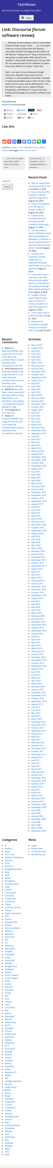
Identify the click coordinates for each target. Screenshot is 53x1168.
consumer (9, 895)
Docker (8, 919)
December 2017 (38, 557)
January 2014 (37, 689)
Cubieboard (10, 898)
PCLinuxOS (10, 1048)
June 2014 (35, 674)
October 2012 (37, 727)
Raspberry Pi (11, 1072)
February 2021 (38, 451)
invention (9, 990)
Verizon (8, 1119)
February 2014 (38, 686)
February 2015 (38, 651)
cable (7, 886)
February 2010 (38, 798)
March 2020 (36, 483)
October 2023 (37, 374)
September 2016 (38, 595)
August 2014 (37, 669)
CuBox (8, 904)
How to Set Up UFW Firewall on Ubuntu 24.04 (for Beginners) (38, 195)
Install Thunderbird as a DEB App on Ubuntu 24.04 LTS (38, 206)
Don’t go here (8, 412)
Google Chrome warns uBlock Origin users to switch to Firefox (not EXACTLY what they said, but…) (38, 301)
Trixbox (8, 1104)
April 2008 (36, 825)
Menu (29, 18)
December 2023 (38, 371)
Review (43, 147)
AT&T (7, 863)
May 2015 (35, 642)
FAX (6, 939)
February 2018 (38, 551)
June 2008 (35, 822)
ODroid (8, 1031)
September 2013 (38, 701)
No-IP (7, 1025)
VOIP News (10, 1137)
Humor (8, 984)
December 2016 (38, 586)
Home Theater (11, 975)
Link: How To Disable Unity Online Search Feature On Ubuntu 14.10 (13, 162)
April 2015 (36, 645)
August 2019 (37, 504)
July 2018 (35, 536)
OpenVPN (9, 1037)
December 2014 (38, 657)
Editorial (8, 931)
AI (6, 845)
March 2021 (36, 448)
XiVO (7, 1151)
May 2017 (35, 571)
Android (8, 848)
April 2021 (36, 445)
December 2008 (38, 819)
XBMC (7, 1149)
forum (21, 150)
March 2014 (36, 683)
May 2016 (35, 607)
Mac (7, 1010)
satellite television (13, 1081)
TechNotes (26, 4)
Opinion (8, 1040)
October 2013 (37, 698)
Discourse (6, 104)
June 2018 (35, 539)
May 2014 (35, 677)
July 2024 (35, 351)
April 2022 (36, 421)
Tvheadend (10, 1107)
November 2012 (38, 725)
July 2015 (35, 636)
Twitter (8, 1110)
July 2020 (35, 471)
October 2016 (37, 592)
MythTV (8, 1019)
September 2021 (38, 433)
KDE (7, 995)
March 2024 (36, 362)
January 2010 (37, 801)
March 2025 (36, 345)
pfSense (8, 1051)
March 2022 (36, 424)
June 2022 (35, 415)
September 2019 (38, 501)
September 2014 (38, 666)
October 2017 (37, 563)
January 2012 (37, 745)
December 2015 (38, 621)
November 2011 (38, 748)
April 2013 (36, 716)
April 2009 (36, 813)
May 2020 (35, 477)
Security (8, 1084)
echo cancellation (13, 928)
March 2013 (36, 719)
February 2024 (38, 365)
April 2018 (36, 545)
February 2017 (38, 580)
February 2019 (38, 521)
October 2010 (37, 783)
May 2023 (35, 389)
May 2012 (35, 736)
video (7, 1122)
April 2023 (36, 392)
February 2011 (38, 772)
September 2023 (38, 377)
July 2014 (35, 672)
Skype (7, 1096)
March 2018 (36, 548)
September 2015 (38, 630)
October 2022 (37, 407)
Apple (7, 851)
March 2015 (36, 648)
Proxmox (9, 1060)
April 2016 (36, 610)
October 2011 (37, 751)
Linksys (8, 1001)
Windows (9, 1143)
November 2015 (38, 624)
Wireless (9, 1146)
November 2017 (38, 560)
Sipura (8, 1093)
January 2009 (37, 816)
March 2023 (36, 395)
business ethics (12, 884)
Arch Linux (10, 854)
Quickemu (9, 1066)
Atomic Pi (9, 866)
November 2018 (38, 524)
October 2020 (37, 463)
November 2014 (38, 660)
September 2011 (38, 754)
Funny (7, 957)
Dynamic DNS (11, 922)
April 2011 (36, 766)
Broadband (10, 881)
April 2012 (36, 739)
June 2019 (35, 510)
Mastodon (9, 1016)
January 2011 (37, 775)
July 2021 (35, 436)
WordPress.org (38, 854)
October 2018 (37, 527)
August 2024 (37, 348)
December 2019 (38, 492)
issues (8, 992)
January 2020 (37, 489)
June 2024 (35, 354)
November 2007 (38, 831)
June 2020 (35, 474)
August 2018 (37, 533)
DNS (7, 916)
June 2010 (35, 792)
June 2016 (35, 604)
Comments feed (38, 851)
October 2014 (37, 663)
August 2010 (37, 786)
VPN (7, 1140)
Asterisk (8, 860)
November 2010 (38, 780)
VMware (8, 1131)
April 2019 (36, 516)
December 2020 (38, 457)
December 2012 (38, 722)
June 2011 (35, 763)
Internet (8, 987)
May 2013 (35, 713)
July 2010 (35, 789)
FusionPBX (10, 960)
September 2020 (38, 465)
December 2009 (38, 804)
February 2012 (38, 742)
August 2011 (37, 757)
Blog (7, 872)
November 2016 (38, 589)
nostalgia (9, 1028)
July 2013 (35, 707)
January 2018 (37, 554)
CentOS (8, 889)
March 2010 (36, 795)
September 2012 (38, 730)
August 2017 (37, 569)
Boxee (8, 878)
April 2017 (36, 574)
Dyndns (8, 925)
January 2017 (37, 583)
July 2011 (35, 760)
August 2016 (37, 598)
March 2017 (36, 577)
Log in (34, 845)
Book (7, 875)
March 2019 (36, 518)
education (9, 934)
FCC (6, 942)
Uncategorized (11, 1116)
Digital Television (13, 913)
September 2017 (38, 566)
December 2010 (38, 778)
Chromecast (10, 892)
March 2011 (36, 769)
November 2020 (38, 460)
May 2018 (35, 542)
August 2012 (37, 733)
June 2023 (35, 386)
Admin (30, 147)
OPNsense (10, 1043)
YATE (7, 1154)
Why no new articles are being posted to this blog (39, 186)
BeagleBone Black (13, 869)
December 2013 (38, 692)
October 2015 (37, 627)
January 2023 (37, 401)
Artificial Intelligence (14, 857)
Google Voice (11, 966)
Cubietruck (10, 901)
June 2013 (35, 710)
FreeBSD (9, 951)
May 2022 (35, 418)
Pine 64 (8, 1054)
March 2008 (36, 828)
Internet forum (31, 150)
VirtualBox (10, 1128)
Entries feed (36, 848)
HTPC (7, 981)
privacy (8, 1057)
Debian (8, 910)
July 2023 (35, 383)
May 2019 (35, 513)
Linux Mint (10, 1007)
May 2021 (35, 442)
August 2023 (37, 380)
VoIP (7, 1134)
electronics (10, 937)
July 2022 (35, 412)
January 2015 (37, 654)
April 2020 (36, 480)
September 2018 (38, 530)
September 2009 (38, 807)
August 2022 (37, 410)
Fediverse (9, 945)
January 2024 (37, 368)
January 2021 (37, 454)
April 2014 (36, 680)
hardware (9, 969)
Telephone (10, 1101)
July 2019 (35, 507)
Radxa (7, 1069)
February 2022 (38, 427)
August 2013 (37, 704)
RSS (6, 1078)
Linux (37, 147)
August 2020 (37, 468)
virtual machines (12, 1125)
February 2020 (38, 486)
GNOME (8, 963)
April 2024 (36, 359)
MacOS (8, 1013)
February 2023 (38, 398)
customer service (12, 907)
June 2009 (35, 810)
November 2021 (38, 430)
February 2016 (38, 616)
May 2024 (35, 357)
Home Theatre (11, 978)
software (5, 150)
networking (10, 1022)
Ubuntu (8, 1113)
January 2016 (37, 619)
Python (8, 1063)
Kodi (7, 998)
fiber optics (10, 948)
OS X (7, 1045)
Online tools (10, 1034)
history (8, 972)
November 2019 (38, 495)
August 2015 (37, 633)
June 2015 (35, 639)
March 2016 (36, 613)
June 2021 (35, 439)
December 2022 (38, 404)
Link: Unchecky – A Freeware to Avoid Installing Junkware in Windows (38, 162)
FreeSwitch (10, 954)
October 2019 (37, 498)
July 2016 (35, 601)
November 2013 (38, 695)
